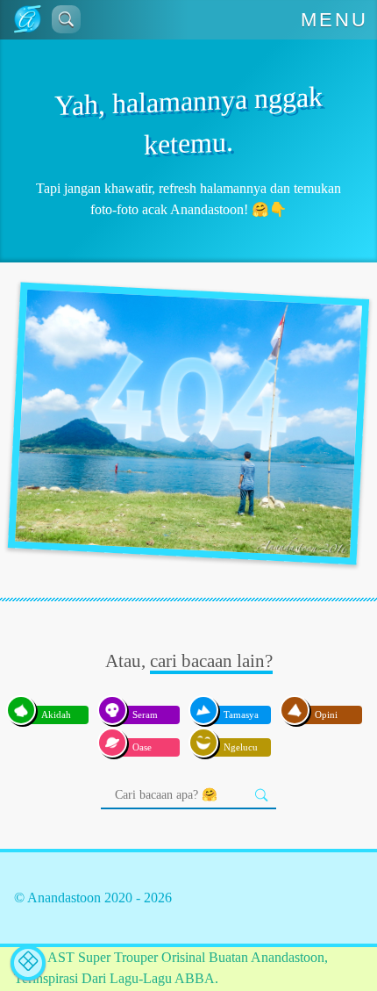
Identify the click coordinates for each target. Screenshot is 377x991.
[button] (66, 19)
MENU (335, 20)
